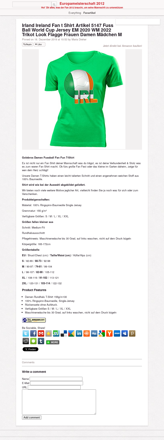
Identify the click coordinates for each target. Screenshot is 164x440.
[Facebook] (33, 333)
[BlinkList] (86, 333)
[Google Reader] (71, 333)
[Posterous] (132, 333)
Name (25, 379)
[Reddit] (26, 341)
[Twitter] (26, 333)
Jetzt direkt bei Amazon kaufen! (122, 46)
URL (24, 387)
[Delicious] (64, 333)
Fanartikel (89, 13)
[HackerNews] (109, 333)
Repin (29, 44)
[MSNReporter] (117, 333)
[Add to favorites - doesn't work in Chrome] (48, 333)
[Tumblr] (41, 341)
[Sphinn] (33, 341)
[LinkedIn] (79, 333)
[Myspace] (124, 333)
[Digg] (94, 333)
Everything (75, 13)
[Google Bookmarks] (102, 333)
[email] (41, 333)
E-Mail (25, 383)
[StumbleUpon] (56, 333)
